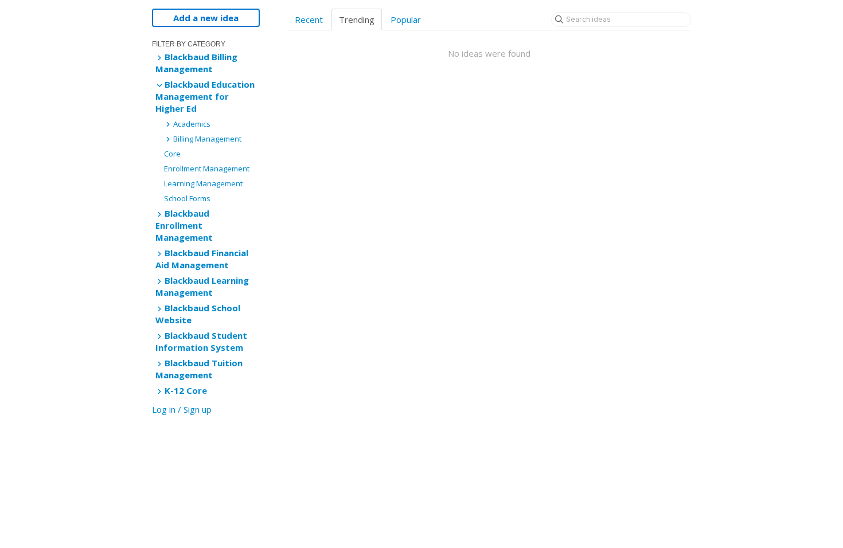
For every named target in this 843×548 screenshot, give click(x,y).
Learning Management (203, 183)
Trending (356, 19)
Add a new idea (206, 18)
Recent (309, 19)
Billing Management (206, 139)
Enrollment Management (206, 168)
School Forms (187, 198)
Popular (406, 19)
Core (172, 153)
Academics (190, 124)
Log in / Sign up (182, 409)
